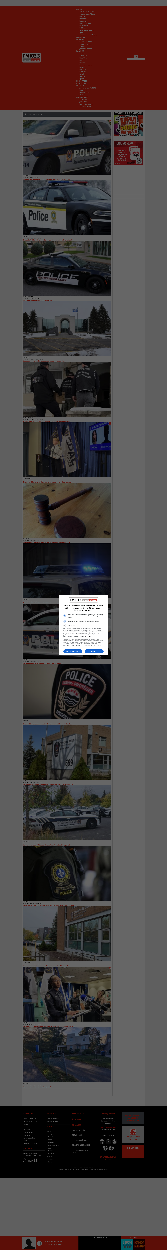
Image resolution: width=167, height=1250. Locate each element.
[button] (83, 625)
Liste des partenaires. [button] (85, 636)
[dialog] (83, 625)
